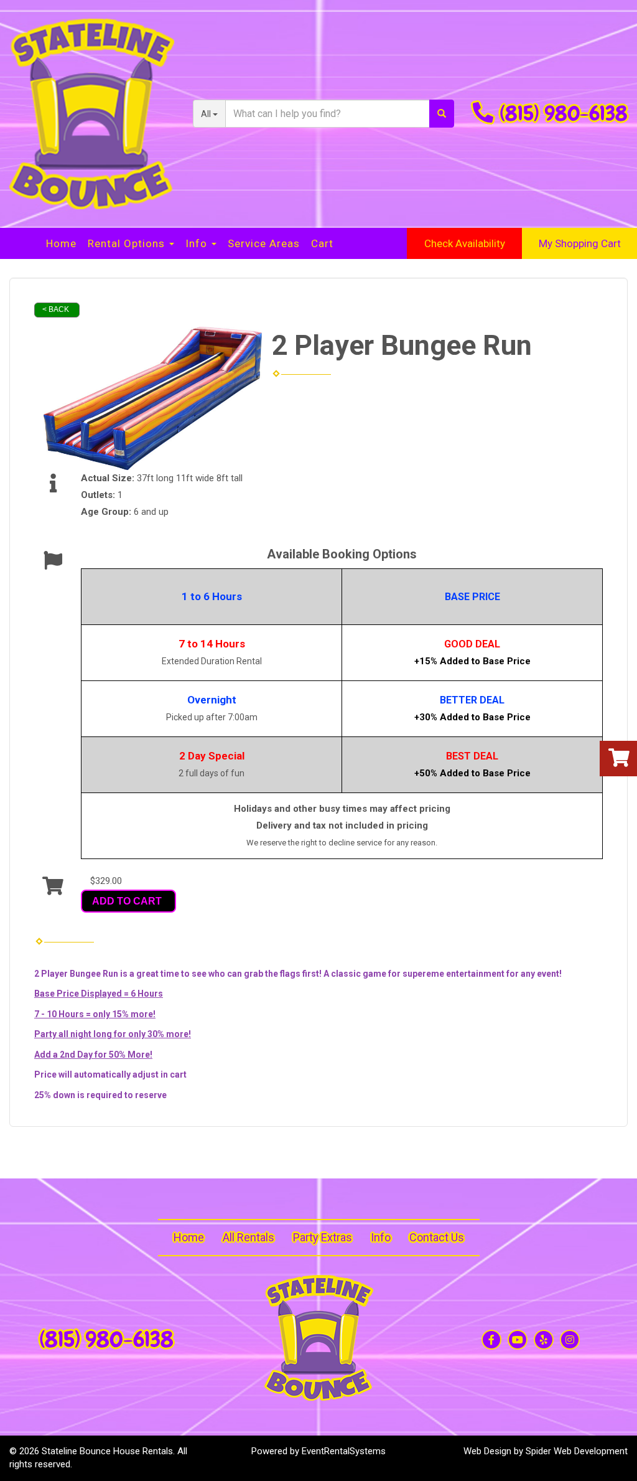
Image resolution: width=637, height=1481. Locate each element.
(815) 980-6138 (564, 113)
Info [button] (197, 243)
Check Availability (464, 243)
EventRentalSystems (344, 1451)
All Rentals (248, 1237)
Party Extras (322, 1237)
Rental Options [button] (128, 243)
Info (381, 1237)
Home (61, 243)
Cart (322, 243)
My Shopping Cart (580, 243)
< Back (55, 309)
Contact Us (436, 1237)
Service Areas (264, 243)
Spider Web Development (577, 1451)
